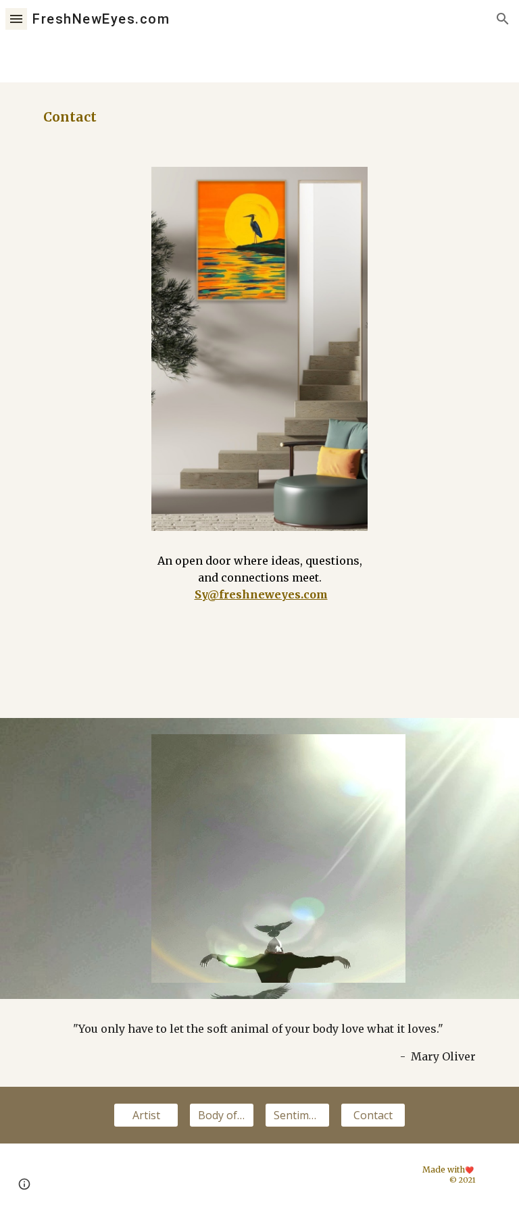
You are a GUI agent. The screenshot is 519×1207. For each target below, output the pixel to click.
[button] (16, 18)
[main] (259, 116)
